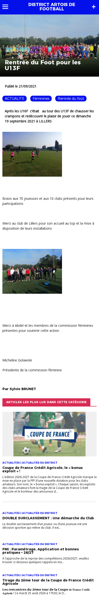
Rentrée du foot (71, 98)
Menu (7, 7)
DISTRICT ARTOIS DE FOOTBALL (51, 7)
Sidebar (94, 7)
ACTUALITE (14, 98)
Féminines (41, 98)
